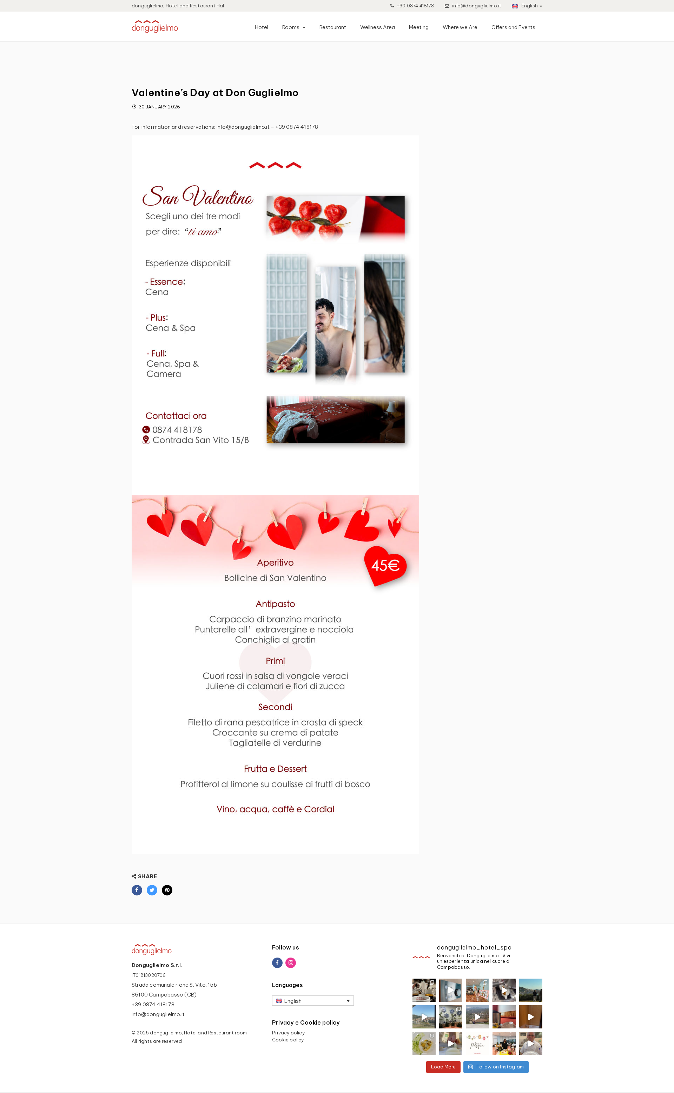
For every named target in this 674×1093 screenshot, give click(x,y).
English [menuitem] (293, 1001)
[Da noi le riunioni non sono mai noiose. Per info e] (424, 1016)
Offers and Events (513, 27)
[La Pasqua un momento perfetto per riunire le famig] (530, 1043)
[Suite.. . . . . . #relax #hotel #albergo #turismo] (530, 1016)
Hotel (261, 27)
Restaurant (332, 27)
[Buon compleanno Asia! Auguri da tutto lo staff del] (450, 1016)
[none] (313, 1000)
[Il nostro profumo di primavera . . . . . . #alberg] (477, 1016)
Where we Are (460, 27)
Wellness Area (377, 27)
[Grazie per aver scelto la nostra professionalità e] (504, 1043)
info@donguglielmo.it (476, 5)
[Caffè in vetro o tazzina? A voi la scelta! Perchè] (424, 990)
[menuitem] (313, 1000)
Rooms (291, 27)
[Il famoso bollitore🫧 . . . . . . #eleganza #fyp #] (504, 1016)
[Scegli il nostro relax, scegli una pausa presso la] (450, 990)
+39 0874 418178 (414, 5)
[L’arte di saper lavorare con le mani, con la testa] (424, 1043)
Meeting (419, 27)
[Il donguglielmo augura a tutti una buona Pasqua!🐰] (477, 1043)
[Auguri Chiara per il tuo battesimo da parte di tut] (477, 990)
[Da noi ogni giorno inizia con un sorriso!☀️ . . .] (504, 990)
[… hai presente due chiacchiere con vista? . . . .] (530, 990)
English (529, 5)
